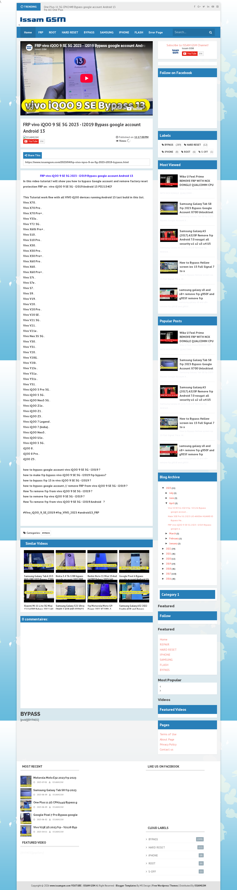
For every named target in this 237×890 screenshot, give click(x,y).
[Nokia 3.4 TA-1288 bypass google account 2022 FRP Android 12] (70, 561)
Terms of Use (168, 734)
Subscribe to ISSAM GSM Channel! (187, 45)
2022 (169, 548)
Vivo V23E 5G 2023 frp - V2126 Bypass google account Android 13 (75, 827)
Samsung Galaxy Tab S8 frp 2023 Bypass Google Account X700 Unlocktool (196, 208)
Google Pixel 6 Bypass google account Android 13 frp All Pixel (133, 579)
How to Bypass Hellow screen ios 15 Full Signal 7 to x (197, 267)
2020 (169, 558)
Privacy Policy (168, 744)
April (172, 503)
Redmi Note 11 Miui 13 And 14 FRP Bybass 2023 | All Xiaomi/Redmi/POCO (102, 579)
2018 (169, 568)
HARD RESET (194, 144)
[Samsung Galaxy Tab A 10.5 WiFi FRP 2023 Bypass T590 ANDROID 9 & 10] (39, 561)
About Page (167, 739)
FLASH (139, 32)
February (174, 538)
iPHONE (169, 151)
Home (163, 639)
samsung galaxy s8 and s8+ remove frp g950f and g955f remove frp (196, 294)
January (173, 543)
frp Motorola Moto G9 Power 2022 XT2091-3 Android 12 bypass (100, 609)
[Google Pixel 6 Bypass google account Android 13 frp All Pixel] (134, 561)
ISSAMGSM (200, 885)
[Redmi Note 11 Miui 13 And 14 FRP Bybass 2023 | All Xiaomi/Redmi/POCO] (102, 561)
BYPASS (46, 533)
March (172, 533)
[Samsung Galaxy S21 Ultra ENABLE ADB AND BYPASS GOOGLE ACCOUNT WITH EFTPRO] (70, 591)
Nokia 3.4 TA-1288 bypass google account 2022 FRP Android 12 (69, 579)
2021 (169, 553)
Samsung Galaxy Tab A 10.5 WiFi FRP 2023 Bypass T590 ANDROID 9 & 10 (38, 579)
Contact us (166, 749)
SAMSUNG (166, 659)
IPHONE (165, 654)
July (171, 493)
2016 (169, 578)
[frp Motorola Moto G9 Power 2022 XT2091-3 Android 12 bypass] (102, 591)
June (172, 498)
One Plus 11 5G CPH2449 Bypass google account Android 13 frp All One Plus (80, 8)
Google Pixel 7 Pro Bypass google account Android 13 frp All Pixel (76, 814)
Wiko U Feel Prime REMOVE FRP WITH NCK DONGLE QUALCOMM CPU (196, 181)
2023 (169, 488)
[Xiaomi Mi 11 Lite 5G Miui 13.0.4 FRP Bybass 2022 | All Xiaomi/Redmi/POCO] (39, 591)
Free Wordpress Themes (165, 885)
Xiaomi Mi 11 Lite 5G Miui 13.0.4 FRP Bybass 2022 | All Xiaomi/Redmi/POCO (38, 609)
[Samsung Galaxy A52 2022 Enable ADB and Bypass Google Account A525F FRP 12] (134, 591)
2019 (169, 563)
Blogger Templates (126, 885)
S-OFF (204, 151)
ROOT (187, 151)
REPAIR (164, 644)
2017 (168, 573)
